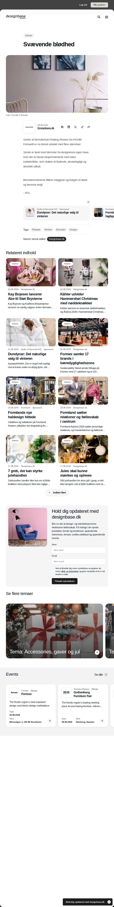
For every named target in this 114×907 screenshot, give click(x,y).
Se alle (98, 674)
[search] (99, 17)
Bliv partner (99, 5)
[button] (88, 202)
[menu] (106, 17)
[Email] (82, 127)
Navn (54, 544)
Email (54, 556)
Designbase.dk (46, 128)
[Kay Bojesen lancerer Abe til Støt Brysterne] (31, 283)
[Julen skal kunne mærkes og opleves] (83, 460)
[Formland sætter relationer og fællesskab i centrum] (83, 404)
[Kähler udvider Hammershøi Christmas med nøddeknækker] (83, 286)
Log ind (83, 5)
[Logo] (16, 17)
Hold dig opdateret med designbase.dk (85, 902)
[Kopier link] (88, 127)
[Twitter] (75, 127)
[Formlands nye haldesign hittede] (31, 402)
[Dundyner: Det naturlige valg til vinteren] (57, 213)
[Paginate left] (8, 631)
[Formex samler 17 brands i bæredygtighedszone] (83, 346)
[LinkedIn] (69, 127)
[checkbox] (53, 571)
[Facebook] (62, 127)
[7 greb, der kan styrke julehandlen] (31, 460)
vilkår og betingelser (70, 571)
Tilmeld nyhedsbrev (64, 581)
